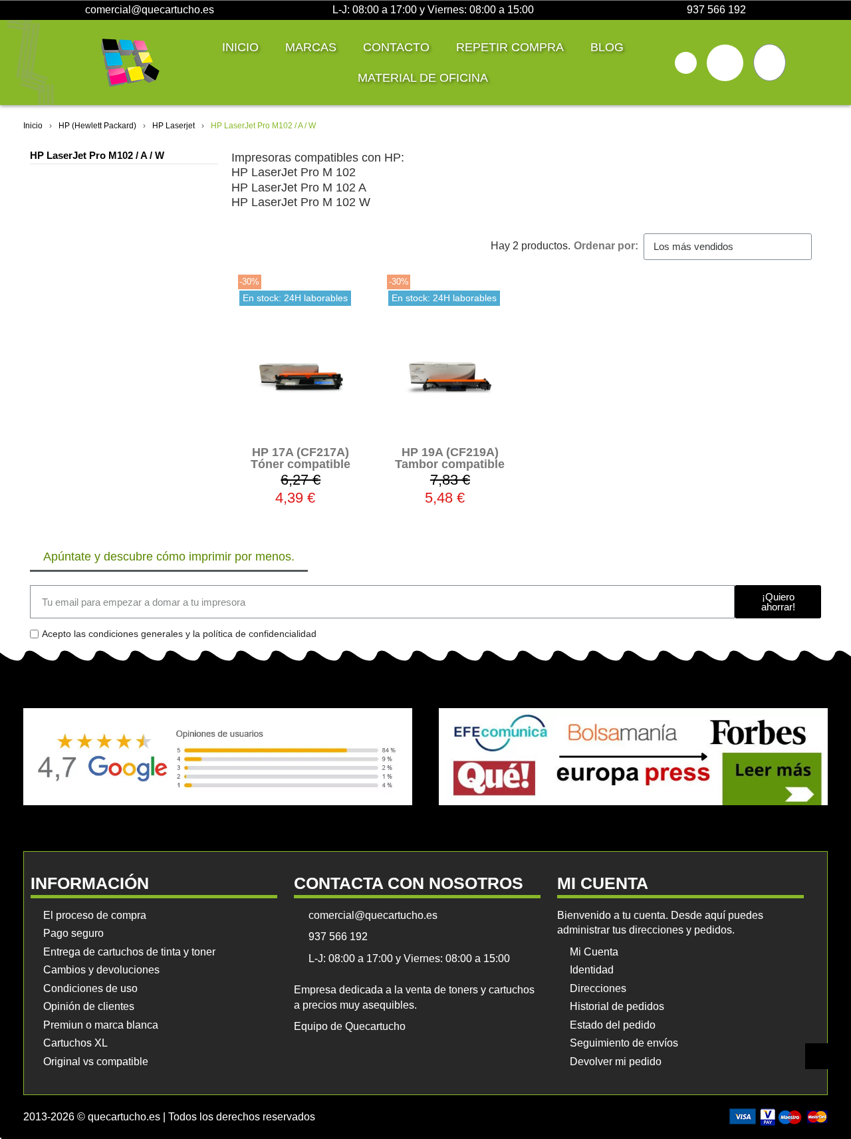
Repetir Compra (510, 47)
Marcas (310, 47)
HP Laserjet (173, 125)
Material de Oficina (423, 77)
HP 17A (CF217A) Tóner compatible (300, 458)
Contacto (396, 47)
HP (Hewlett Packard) (97, 125)
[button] (686, 63)
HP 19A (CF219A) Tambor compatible (450, 458)
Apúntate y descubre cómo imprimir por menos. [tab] (169, 556)
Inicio (240, 47)
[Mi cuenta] (725, 63)
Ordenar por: (606, 245)
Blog (607, 47)
